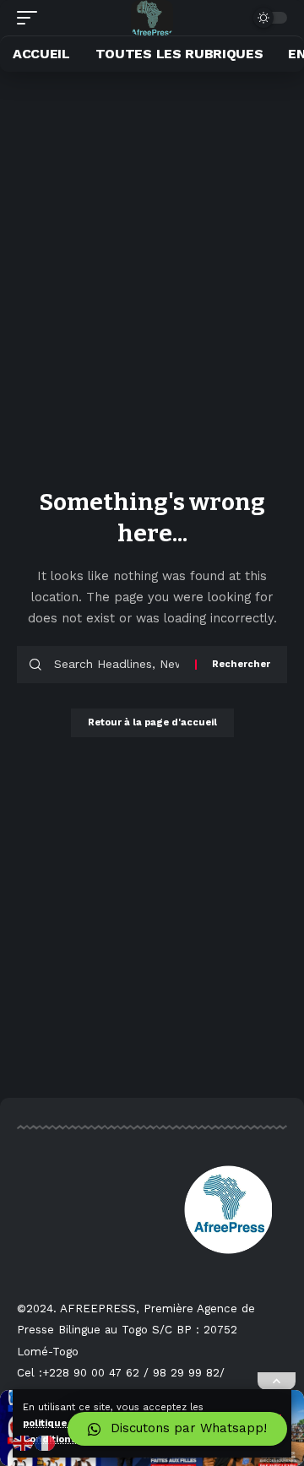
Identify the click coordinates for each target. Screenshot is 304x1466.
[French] (46, 1442)
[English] (24, 1442)
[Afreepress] (152, 17)
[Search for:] (118, 664)
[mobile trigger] (31, 17)
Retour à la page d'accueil (152, 722)
